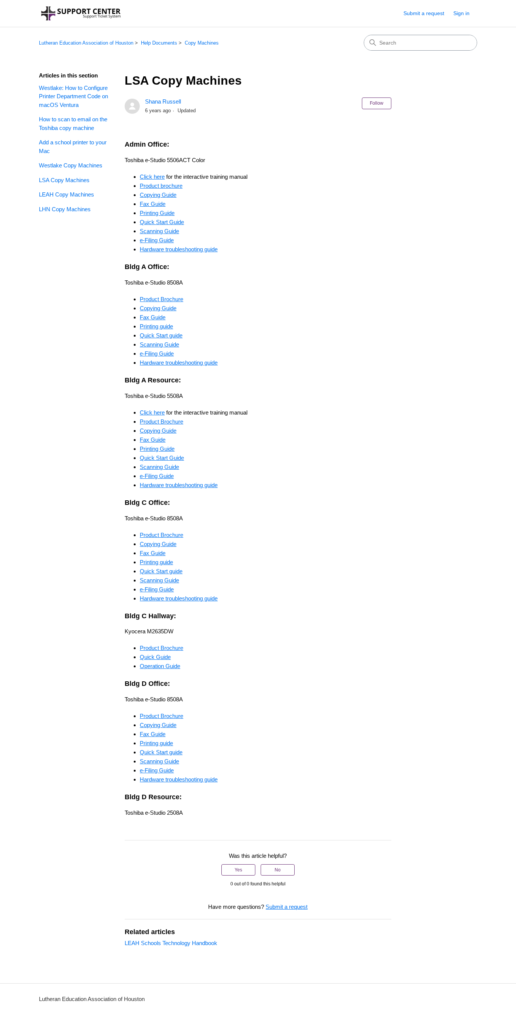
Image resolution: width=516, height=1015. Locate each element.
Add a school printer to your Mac (73, 146)
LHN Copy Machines (65, 209)
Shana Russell (163, 101)
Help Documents (159, 43)
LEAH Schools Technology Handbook (171, 943)
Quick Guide (155, 657)
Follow (376, 103)
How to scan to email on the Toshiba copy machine (73, 123)
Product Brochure (161, 299)
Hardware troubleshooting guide (179, 249)
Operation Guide (160, 666)
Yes (238, 870)
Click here (152, 176)
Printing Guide (157, 213)
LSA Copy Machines (64, 180)
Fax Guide (152, 204)
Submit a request (423, 13)
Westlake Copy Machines (70, 165)
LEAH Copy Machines (66, 194)
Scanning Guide (159, 231)
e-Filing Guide (157, 240)
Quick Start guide (161, 335)
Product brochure (161, 186)
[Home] (80, 13)
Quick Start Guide (162, 222)
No (278, 870)
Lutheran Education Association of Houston (86, 43)
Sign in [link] (461, 13)
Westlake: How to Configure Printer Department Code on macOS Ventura (73, 96)
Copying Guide (158, 195)
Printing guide (156, 326)
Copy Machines (202, 43)
